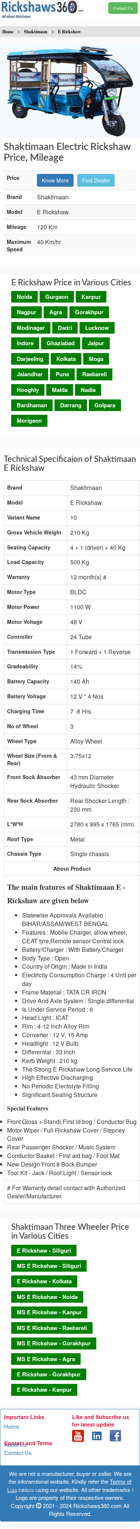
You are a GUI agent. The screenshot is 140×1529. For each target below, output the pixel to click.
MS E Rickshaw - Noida (47, 1297)
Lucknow (97, 328)
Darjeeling (30, 359)
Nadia (88, 390)
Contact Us (18, 1452)
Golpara (104, 405)
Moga (96, 359)
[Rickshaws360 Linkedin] (97, 1435)
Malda (60, 390)
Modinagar (31, 328)
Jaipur (96, 343)
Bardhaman (32, 405)
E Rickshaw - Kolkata (44, 1281)
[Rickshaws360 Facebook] (115, 1435)
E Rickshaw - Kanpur (44, 1389)
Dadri (65, 328)
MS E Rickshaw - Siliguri (49, 1266)
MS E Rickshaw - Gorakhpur (54, 1343)
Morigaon (29, 420)
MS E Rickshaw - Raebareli (52, 1328)
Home (11, 1426)
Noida (24, 296)
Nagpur (26, 312)
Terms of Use (20, 1470)
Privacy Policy (21, 1488)
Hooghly (28, 390)
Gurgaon (56, 296)
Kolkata (66, 359)
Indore (25, 343)
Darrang (70, 405)
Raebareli (94, 374)
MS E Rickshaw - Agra (46, 1359)
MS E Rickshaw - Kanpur (49, 1312)
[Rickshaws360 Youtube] (78, 1435)
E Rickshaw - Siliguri (44, 1250)
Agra (55, 312)
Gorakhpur (89, 312)
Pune (62, 374)
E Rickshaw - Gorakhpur (49, 1374)
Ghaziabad (61, 343)
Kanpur (91, 296)
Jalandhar (30, 374)
